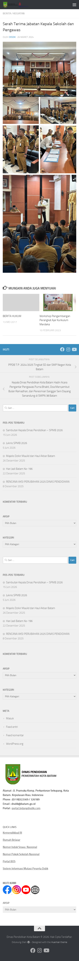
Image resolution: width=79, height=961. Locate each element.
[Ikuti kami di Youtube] (74, 349)
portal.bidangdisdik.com (26, 808)
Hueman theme (59, 942)
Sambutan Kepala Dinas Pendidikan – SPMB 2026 (34, 430)
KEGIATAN (19, 13)
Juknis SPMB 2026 (16, 443)
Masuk (10, 718)
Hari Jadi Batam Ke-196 (19, 468)
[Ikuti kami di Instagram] (68, 349)
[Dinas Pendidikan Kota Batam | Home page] (20, 4)
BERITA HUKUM (12, 316)
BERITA (7, 13)
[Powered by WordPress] (28, 942)
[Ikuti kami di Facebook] (62, 349)
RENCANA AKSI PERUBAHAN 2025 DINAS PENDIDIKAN (37, 481)
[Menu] (74, 4)
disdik (12, 37)
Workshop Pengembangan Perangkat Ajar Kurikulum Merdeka (55, 320)
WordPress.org (14, 743)
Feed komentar (15, 735)
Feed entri (12, 727)
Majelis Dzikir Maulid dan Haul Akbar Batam (30, 456)
